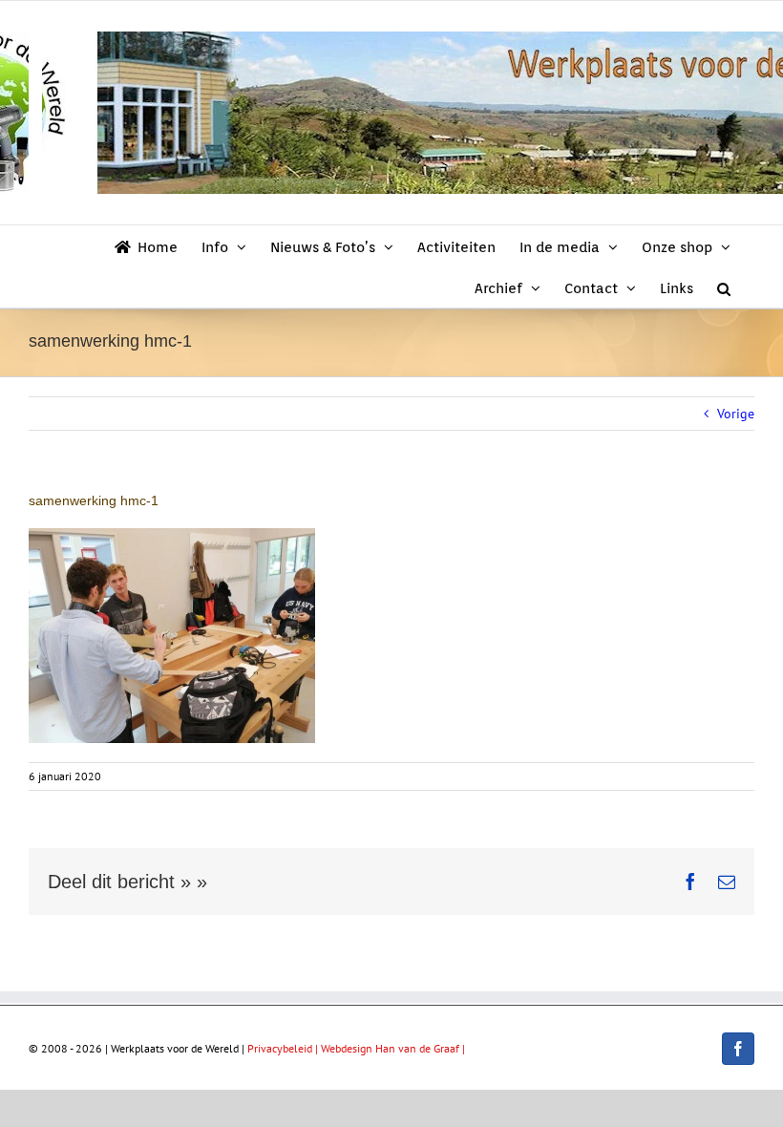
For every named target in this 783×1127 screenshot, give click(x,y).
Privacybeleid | (284, 1048)
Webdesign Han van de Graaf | (393, 1048)
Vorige (735, 413)
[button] (723, 287)
